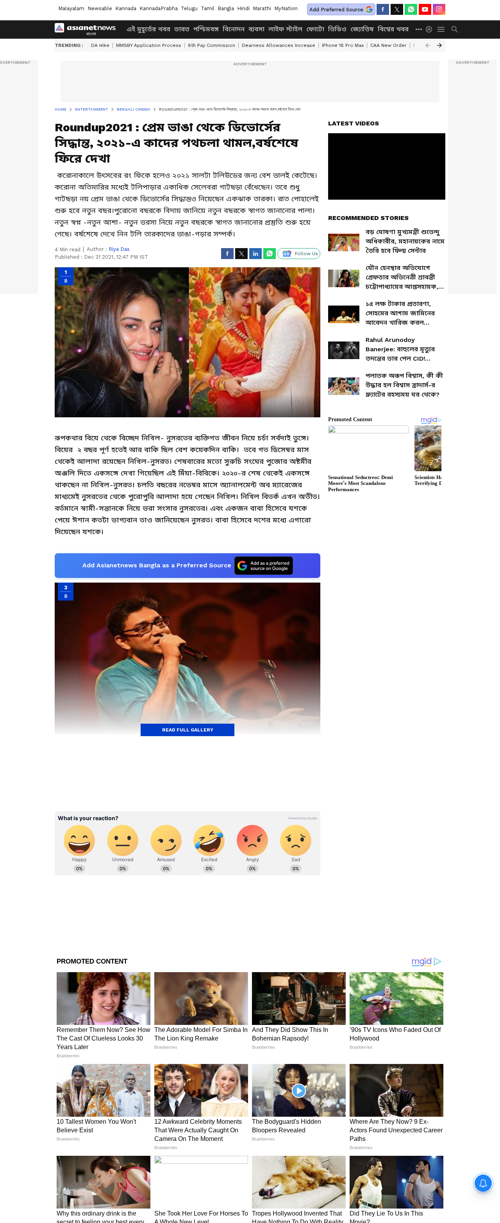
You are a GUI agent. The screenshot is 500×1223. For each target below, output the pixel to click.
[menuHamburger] (441, 29)
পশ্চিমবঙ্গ (206, 29)
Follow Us (306, 253)
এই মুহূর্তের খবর (148, 29)
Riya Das (119, 249)
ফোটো (315, 29)
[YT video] (425, 9)
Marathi (262, 8)
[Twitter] (397, 9)
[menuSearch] (455, 29)
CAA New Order (388, 45)
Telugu (189, 8)
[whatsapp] (411, 9)
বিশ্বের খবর (393, 29)
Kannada (125, 8)
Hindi (243, 8)
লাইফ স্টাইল (285, 29)
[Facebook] (383, 9)
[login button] (431, 29)
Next (439, 45)
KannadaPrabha (158, 8)
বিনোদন (234, 29)
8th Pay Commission (211, 45)
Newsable (100, 8)
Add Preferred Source (336, 10)
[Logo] (88, 29)
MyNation (286, 8)
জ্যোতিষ (362, 29)
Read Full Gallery (187, 730)
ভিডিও (337, 29)
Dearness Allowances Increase (278, 45)
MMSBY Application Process (148, 45)
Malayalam (71, 8)
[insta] (439, 9)
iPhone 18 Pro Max (343, 45)
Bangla (226, 8)
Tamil (207, 8)
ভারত (181, 29)
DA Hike (100, 45)
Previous (428, 45)
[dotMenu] (419, 29)
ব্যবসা (256, 29)
